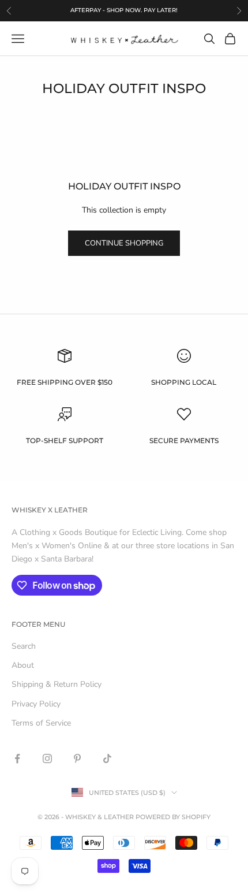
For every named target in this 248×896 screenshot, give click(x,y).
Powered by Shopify (173, 817)
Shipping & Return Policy (57, 684)
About (23, 665)
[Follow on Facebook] (17, 758)
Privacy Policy (36, 703)
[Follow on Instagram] (47, 758)
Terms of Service (41, 722)
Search (24, 646)
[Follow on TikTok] (107, 758)
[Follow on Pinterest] (77, 758)
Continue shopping (124, 243)
